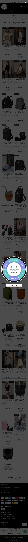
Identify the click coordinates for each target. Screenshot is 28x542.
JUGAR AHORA (14, 285)
